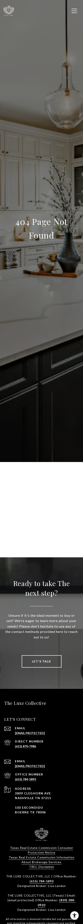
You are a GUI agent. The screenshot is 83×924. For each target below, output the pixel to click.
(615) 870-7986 (25, 746)
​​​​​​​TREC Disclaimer (41, 866)
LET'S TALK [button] (41, 661)
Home (41, 521)
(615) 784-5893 (25, 779)
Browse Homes (41, 537)
